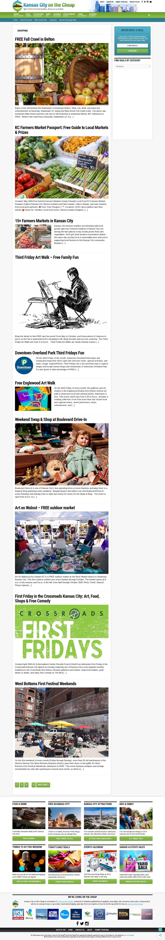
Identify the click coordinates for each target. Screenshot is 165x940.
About (102, 2)
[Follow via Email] (151, 2)
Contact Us (80, 930)
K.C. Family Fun (135, 839)
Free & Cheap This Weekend (28, 881)
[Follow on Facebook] (142, 2)
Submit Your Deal (122, 2)
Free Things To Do (64, 839)
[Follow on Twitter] (145, 2)
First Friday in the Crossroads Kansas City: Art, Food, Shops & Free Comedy (57, 599)
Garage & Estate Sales (135, 882)
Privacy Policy (135, 2)
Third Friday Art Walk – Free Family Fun (47, 257)
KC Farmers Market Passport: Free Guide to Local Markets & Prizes (61, 130)
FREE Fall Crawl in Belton (34, 39)
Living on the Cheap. (135, 904)
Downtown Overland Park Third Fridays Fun (49, 353)
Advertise (110, 2)
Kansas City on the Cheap (52, 6)
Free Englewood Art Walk (35, 383)
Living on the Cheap (65, 901)
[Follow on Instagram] (147, 2)
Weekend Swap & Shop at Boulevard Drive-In (51, 419)
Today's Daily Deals (63, 882)
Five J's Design (129, 935)
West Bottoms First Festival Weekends (45, 683)
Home (70, 930)
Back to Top (60, 930)
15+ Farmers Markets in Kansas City (44, 221)
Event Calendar (100, 881)
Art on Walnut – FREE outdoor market (45, 508)
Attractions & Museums (99, 839)
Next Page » (44, 785)
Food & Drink (28, 838)
